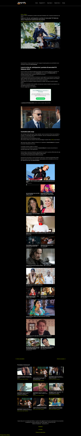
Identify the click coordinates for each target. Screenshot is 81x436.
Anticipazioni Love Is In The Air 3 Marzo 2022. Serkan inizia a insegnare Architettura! (23, 393)
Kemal (52, 139)
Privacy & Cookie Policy (40, 432)
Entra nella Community (40, 98)
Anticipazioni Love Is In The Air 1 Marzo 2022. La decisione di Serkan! (24, 409)
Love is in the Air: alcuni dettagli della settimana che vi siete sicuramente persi (39, 378)
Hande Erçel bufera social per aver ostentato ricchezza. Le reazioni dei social (24, 377)
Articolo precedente (19, 358)
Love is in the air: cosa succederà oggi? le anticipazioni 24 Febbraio (55, 408)
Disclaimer (40, 426)
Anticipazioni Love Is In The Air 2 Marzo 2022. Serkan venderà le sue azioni (40, 393)
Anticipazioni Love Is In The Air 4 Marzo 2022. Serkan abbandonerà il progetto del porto (56, 377)
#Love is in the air (24, 21)
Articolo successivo (61, 358)
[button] (52, 2)
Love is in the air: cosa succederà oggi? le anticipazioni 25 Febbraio (39, 408)
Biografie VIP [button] (42, 2)
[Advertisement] (40, 56)
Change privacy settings (5, 434)
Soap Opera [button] (49, 2)
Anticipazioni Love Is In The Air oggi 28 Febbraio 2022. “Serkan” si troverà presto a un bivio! (56, 392)
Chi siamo (40, 429)
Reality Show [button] (57, 2)
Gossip (63, 2)
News (30, 21)
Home (36, 2)
